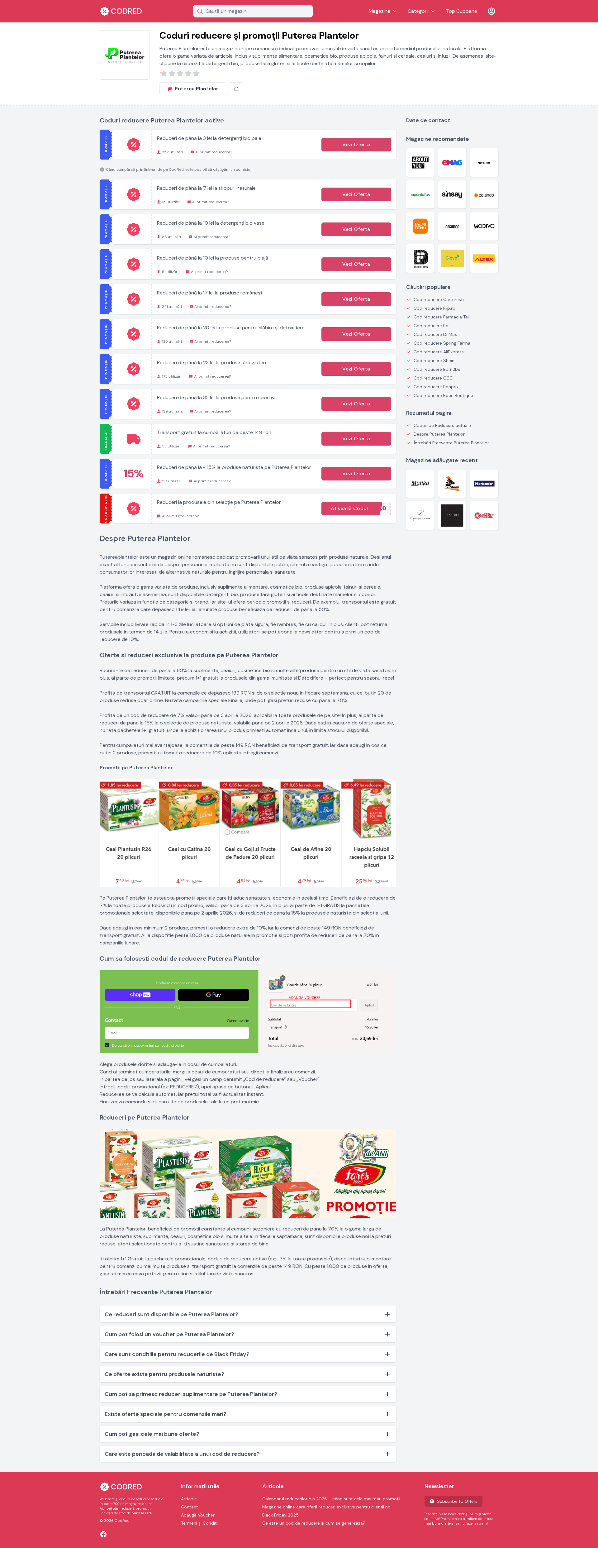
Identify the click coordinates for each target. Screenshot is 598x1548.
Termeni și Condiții (199, 1523)
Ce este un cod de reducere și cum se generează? (313, 1523)
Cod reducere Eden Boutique (443, 395)
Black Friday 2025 (280, 1515)
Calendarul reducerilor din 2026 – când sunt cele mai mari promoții (331, 1499)
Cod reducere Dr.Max (435, 334)
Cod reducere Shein (434, 360)
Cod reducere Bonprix (436, 386)
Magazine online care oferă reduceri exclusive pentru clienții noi (327, 1507)
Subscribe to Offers (457, 1501)
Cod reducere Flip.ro (434, 308)
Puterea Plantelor (196, 88)
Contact (189, 1507)
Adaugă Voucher (198, 1515)
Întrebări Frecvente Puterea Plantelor (451, 443)
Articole (189, 1499)
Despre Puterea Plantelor (439, 434)
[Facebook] (103, 1534)
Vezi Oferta (356, 144)
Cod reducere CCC (433, 378)
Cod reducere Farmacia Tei (441, 317)
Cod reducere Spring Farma (442, 343)
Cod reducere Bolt (432, 325)
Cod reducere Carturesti (439, 299)
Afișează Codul (349, 508)
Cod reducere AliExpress (439, 352)
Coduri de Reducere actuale (442, 425)
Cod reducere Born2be (437, 369)
